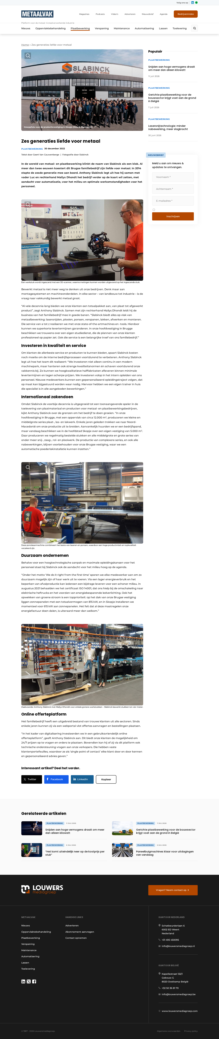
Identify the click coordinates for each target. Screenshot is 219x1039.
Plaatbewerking (80, 28)
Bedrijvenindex (186, 14)
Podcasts (100, 14)
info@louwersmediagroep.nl (178, 946)
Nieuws (25, 28)
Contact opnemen (76, 937)
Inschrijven (173, 216)
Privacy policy (191, 1031)
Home (25, 44)
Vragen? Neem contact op (171, 890)
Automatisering (144, 28)
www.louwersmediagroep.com (180, 1011)
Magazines (84, 14)
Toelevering (180, 28)
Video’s (114, 14)
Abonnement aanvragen (79, 931)
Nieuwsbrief (147, 14)
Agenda (163, 14)
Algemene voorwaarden (168, 1031)
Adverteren (130, 14)
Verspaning (102, 28)
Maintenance (122, 28)
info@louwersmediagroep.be (179, 994)
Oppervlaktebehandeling (50, 28)
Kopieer (106, 779)
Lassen (163, 28)
